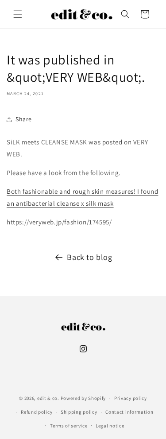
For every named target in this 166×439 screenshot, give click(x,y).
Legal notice (110, 426)
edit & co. (48, 398)
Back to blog (89, 257)
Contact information (129, 412)
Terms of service (68, 426)
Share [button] (23, 119)
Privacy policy (130, 398)
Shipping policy (79, 412)
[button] (17, 14)
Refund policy (36, 412)
